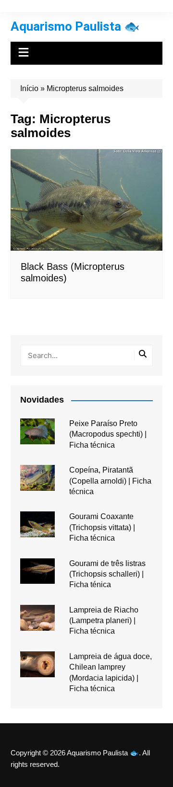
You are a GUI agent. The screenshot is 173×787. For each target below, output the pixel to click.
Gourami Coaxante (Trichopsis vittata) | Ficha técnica (102, 527)
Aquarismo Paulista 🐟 (75, 26)
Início (29, 88)
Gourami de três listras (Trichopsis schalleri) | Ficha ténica (107, 574)
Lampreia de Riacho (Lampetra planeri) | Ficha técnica (103, 621)
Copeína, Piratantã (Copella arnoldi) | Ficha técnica (110, 481)
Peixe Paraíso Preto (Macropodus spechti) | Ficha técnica (108, 434)
